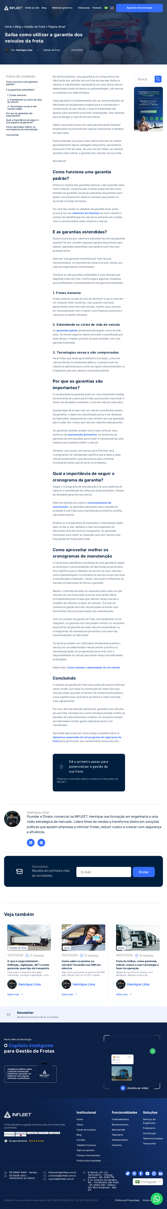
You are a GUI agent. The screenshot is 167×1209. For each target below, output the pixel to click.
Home (80, 1119)
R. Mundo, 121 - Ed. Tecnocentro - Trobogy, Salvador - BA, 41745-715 (101, 1174)
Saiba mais (13, 994)
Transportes (149, 1143)
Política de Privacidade (127, 1200)
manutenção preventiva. (83, 434)
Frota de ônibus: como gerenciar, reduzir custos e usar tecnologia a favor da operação (137, 965)
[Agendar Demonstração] (148, 109)
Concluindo (12, 135)
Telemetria (117, 1134)
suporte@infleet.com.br (61, 1179)
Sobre (80, 1124)
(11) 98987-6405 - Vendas (23, 1172)
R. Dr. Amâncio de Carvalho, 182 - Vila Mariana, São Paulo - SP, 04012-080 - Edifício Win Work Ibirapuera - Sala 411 (103, 1185)
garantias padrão (67, 330)
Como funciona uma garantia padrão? (21, 83)
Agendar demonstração (139, 7)
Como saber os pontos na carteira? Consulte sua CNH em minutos (81, 965)
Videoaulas (84, 7)
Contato (81, 1139)
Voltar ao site (32, 7)
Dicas (67, 947)
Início (8, 26)
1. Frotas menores (16, 95)
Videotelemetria (120, 1119)
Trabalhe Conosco (86, 1145)
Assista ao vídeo (137, 1088)
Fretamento (149, 1128)
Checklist (117, 1145)
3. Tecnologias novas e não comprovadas (22, 107)
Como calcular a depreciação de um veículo (93, 667)
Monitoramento (120, 1124)
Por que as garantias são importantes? (19, 114)
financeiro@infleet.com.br (62, 1172)
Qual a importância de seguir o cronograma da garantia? (22, 121)
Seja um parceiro (85, 1150)
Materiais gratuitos (62, 7)
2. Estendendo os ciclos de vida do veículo (24, 101)
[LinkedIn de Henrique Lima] (31, 843)
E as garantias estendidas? (20, 90)
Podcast (96, 7)
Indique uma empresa (88, 1155)
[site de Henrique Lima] (41, 843)
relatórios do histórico (86, 213)
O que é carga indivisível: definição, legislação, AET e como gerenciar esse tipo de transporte (28, 965)
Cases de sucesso (86, 1129)
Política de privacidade (89, 1160)
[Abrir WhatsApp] (157, 1199)
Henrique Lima (24, 50)
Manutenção (118, 1129)
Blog (44, 7)
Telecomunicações (153, 1138)
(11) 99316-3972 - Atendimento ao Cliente (22, 1176)
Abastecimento (120, 1139)
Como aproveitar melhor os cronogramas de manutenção (22, 128)
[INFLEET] (13, 8)
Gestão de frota (34, 26)
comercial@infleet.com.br (62, 1175)
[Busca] (158, 79)
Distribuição (149, 1133)
